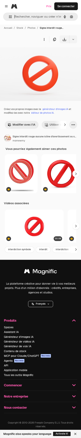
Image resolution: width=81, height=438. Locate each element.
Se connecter (66, 6)
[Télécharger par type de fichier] (73, 39)
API (6, 365)
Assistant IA (11, 332)
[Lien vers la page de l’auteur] (7, 139)
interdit (43, 249)
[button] (40, 304)
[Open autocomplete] (8, 16)
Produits (10, 320)
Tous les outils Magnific (18, 375)
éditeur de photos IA (42, 112)
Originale (26, 52)
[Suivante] (64, 125)
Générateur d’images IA (18, 337)
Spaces (8, 327)
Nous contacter (15, 407)
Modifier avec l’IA (24, 124)
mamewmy (19, 140)
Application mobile (15, 370)
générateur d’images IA (55, 109)
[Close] (75, 434)
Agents (14, 360)
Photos (31, 28)
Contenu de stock (15, 351)
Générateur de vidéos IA (19, 341)
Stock (20, 28)
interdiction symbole (19, 249)
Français (40, 303)
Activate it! (62, 433)
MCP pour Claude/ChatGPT (27, 356)
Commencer (13, 385)
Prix (49, 6)
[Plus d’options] (44, 39)
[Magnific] (40, 272)
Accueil (8, 28)
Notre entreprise (16, 396)
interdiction (62, 249)
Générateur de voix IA (17, 346)
